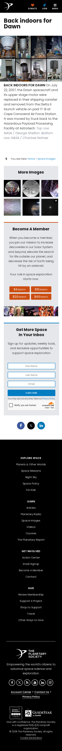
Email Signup (31, 564)
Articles (31, 508)
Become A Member (31, 570)
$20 (19, 297)
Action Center (31, 557)
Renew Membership (31, 594)
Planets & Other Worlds (31, 464)
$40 (41, 297)
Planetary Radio (31, 514)
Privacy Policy (48, 398)
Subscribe (31, 392)
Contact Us (41, 692)
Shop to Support (31, 607)
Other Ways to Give (31, 620)
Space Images (46, 159)
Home (31, 159)
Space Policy (31, 483)
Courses (31, 533)
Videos (31, 527)
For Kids (31, 490)
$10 (41, 289)
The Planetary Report (31, 540)
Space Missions (31, 471)
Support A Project (31, 601)
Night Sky (31, 477)
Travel (31, 614)
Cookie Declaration (31, 738)
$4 (20, 289)
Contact (31, 577)
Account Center (21, 692)
